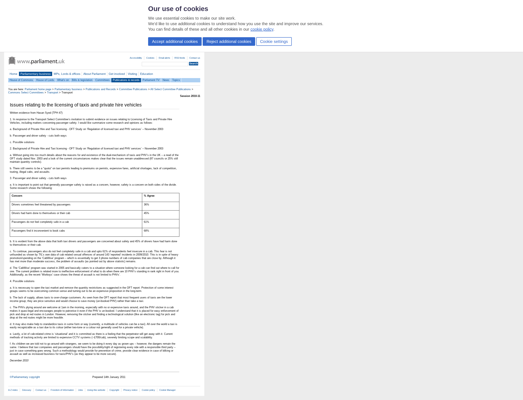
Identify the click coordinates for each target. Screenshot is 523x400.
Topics (176, 80)
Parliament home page (38, 89)
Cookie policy (148, 390)
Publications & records (126, 80)
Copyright (114, 390)
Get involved (117, 73)
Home (13, 73)
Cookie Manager (167, 390)
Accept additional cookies (175, 41)
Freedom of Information (62, 390)
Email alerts (164, 58)
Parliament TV (151, 80)
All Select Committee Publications (170, 89)
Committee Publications (133, 89)
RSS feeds (179, 58)
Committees (102, 80)
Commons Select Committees (26, 92)
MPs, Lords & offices (67, 73)
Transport (52, 92)
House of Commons (21, 80)
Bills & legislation (82, 80)
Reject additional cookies (229, 41)
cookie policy (261, 29)
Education (146, 73)
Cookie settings (274, 41)
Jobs (80, 390)
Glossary (26, 390)
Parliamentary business (35, 73)
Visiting (132, 73)
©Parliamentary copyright (25, 377)
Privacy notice (130, 390)
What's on (63, 80)
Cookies (150, 58)
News (166, 80)
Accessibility (136, 58)
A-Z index (13, 390)
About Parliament (94, 73)
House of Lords (45, 80)
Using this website (96, 390)
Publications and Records (101, 89)
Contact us (194, 58)
